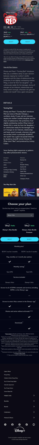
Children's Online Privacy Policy (11, 378)
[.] (5, 424)
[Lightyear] (27, 192)
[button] (19, 395)
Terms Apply (8, 334)
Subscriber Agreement (9, 384)
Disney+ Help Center (20, 353)
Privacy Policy (7, 374)
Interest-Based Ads (8, 391)
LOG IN (34, 3)
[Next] (36, 192)
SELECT (11, 41)
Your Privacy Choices (8, 388)
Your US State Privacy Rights (10, 381)
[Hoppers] (11, 192)
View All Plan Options (10, 67)
